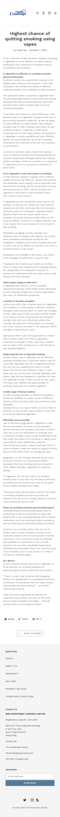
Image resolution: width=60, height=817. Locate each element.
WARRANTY (12, 673)
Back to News (32, 633)
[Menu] (55, 13)
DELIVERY (11, 681)
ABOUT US (11, 666)
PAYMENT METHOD (16, 689)
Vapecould (24, 808)
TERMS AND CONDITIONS (19, 696)
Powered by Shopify (38, 808)
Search (9, 658)
